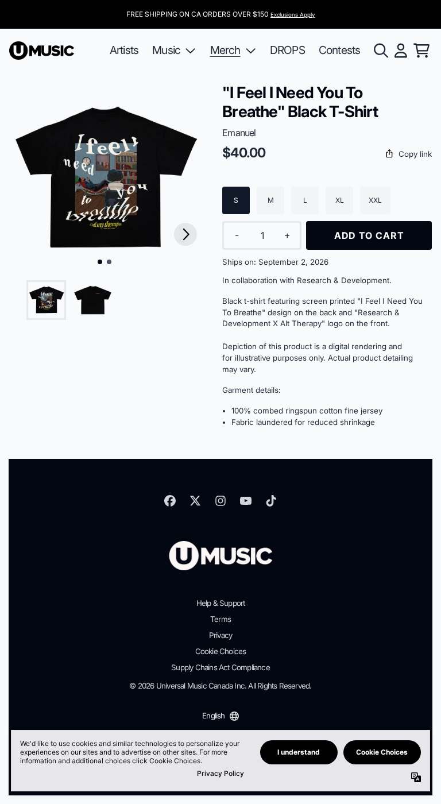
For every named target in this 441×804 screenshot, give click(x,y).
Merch (225, 50)
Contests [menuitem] (340, 50)
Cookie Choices (220, 651)
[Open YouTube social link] (245, 500)
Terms (220, 619)
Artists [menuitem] (124, 50)
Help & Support (220, 603)
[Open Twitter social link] (195, 500)
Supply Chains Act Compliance (220, 667)
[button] (327, 154)
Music (166, 50)
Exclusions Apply (292, 14)
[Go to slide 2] (109, 262)
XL (339, 200)
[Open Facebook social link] (170, 500)
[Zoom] (104, 178)
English (213, 715)
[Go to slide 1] (100, 262)
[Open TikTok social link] (271, 500)
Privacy (220, 635)
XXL (375, 200)
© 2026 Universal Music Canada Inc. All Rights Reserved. (220, 685)
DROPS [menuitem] (287, 50)
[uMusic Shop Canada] (41, 50)
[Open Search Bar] (380, 50)
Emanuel (239, 132)
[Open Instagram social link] (220, 500)
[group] (46, 300)
